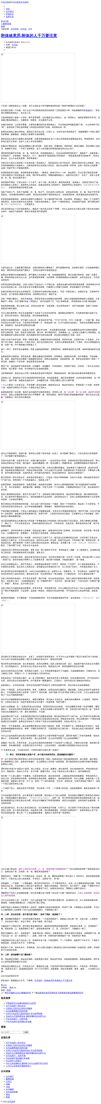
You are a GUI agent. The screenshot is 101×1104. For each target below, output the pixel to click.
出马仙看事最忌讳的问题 (17, 1011)
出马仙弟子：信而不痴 (18, 1019)
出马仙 (23, 29)
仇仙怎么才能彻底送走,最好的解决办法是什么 (26, 1016)
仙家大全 (10, 17)
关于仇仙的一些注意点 (16, 1006)
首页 (8, 9)
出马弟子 (10, 1076)
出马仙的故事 (12, 1092)
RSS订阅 (4, 21)
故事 (3, 26)
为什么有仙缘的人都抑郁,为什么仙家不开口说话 (27, 1063)
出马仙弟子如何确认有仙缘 (20, 1022)
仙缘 (8, 1084)
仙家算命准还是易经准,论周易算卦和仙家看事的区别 (60, 993)
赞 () (4, 985)
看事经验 (10, 1079)
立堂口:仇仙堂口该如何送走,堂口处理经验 (24, 1014)
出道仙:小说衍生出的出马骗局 (19, 1008)
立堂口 (9, 1082)
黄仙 (8, 1094)
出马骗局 (10, 1089)
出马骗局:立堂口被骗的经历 (19, 993)
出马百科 (25, 2)
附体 (88, 110)
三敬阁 (4, 24)
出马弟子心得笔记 (14, 1061)
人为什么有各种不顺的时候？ (19, 1066)
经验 (9, 24)
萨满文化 (10, 14)
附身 (9, 990)
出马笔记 (10, 11)
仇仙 (8, 1087)
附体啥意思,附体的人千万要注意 (29, 35)
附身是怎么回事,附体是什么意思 (22, 1003)
